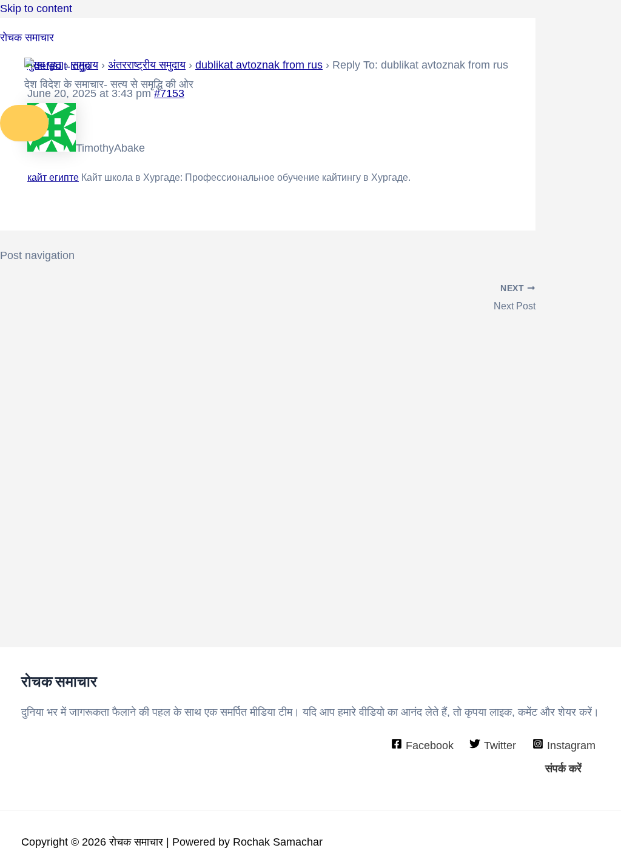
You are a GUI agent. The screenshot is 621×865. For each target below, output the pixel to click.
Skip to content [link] (36, 8)
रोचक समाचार (27, 38)
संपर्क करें (563, 768)
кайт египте (53, 177)
